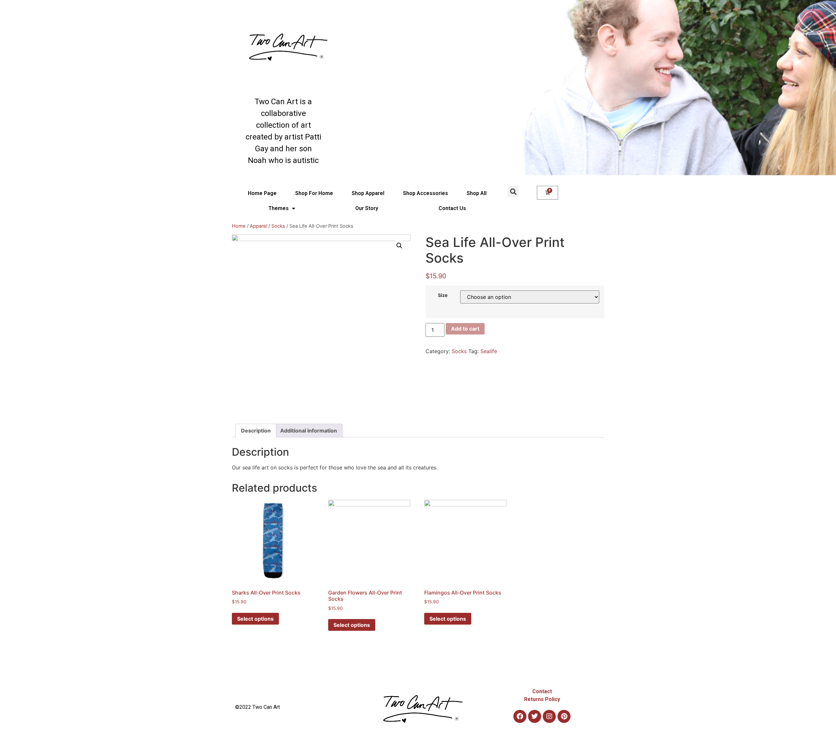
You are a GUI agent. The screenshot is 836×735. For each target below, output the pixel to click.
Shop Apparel (368, 193)
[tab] (255, 430)
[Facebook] (519, 716)
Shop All (477, 193)
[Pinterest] (564, 716)
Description (256, 430)
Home (239, 226)
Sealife (488, 351)
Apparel (258, 226)
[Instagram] (549, 716)
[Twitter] (534, 716)
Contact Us (452, 208)
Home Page (262, 193)
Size (443, 295)
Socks (278, 226)
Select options (255, 618)
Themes (278, 208)
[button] (513, 191)
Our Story (366, 208)
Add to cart (465, 328)
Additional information (308, 430)
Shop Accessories (425, 193)
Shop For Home (314, 193)
